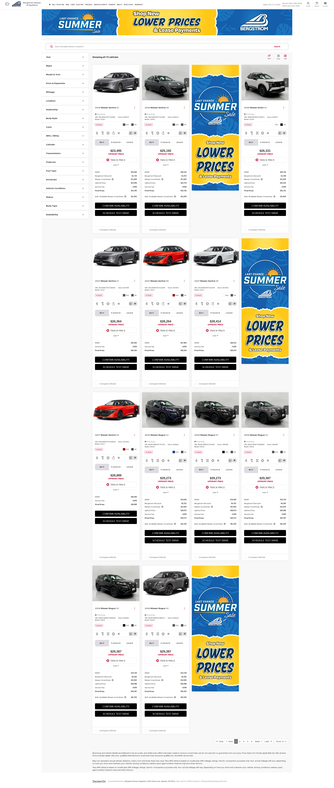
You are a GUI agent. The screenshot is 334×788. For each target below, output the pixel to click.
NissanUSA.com (221, 781)
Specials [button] (88, 4)
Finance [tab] (116, 142)
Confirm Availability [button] (116, 205)
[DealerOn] (99, 781)
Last (268, 741)
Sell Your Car (58, 4)
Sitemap (211, 781)
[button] (136, 82)
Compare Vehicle (107, 229)
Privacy (204, 781)
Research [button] (139, 4)
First (220, 741)
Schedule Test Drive (116, 213)
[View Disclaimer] (119, 133)
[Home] (49, 4)
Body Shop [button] (128, 4)
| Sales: (183, 781)
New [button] (67, 4)
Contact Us (196, 781)
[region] (116, 184)
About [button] (119, 4)
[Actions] (134, 107)
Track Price (118, 159)
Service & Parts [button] (100, 4)
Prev (230, 741)
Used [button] (73, 4)
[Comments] (131, 133)
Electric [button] (80, 4)
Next (258, 741)
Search (277, 46)
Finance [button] (112, 4)
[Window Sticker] (135, 133)
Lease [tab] (129, 142)
